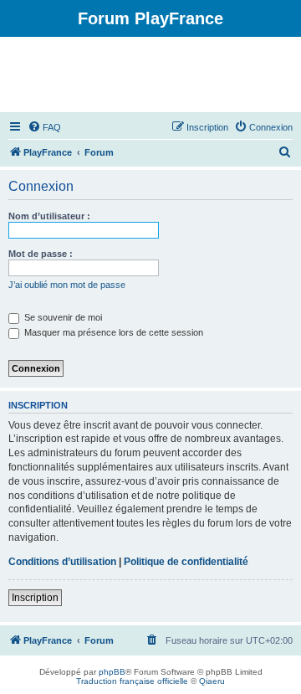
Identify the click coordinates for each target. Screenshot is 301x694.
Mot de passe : (40, 254)
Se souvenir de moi (62, 317)
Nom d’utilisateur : (49, 216)
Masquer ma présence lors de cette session (112, 332)
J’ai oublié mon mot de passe (66, 285)
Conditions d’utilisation (62, 562)
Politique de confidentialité (186, 562)
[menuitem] (44, 127)
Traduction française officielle (132, 681)
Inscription (35, 598)
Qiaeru (212, 681)
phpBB (112, 671)
